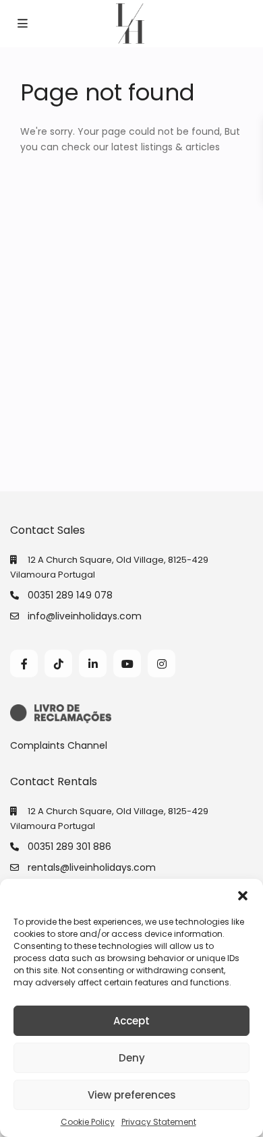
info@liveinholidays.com (85, 616)
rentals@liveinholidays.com (92, 867)
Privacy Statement (158, 1122)
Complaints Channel (58, 745)
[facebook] (24, 663)
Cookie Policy (88, 1122)
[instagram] (161, 663)
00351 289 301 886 (69, 846)
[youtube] (127, 663)
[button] (243, 895)
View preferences (132, 1095)
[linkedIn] (93, 663)
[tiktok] (58, 663)
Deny (132, 1058)
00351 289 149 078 (70, 595)
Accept (131, 1021)
